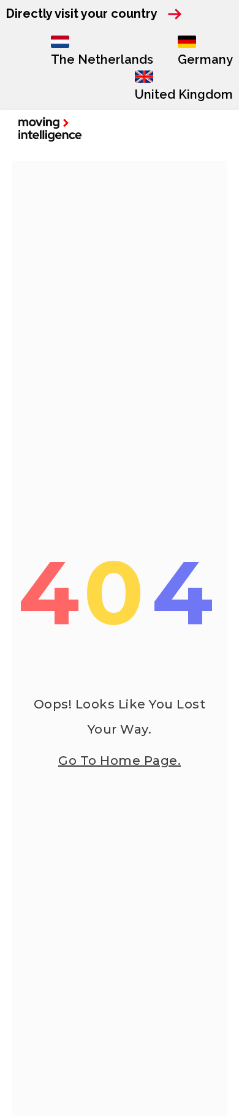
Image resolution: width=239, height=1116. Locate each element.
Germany (205, 59)
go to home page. (119, 760)
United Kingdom (184, 94)
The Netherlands (102, 59)
